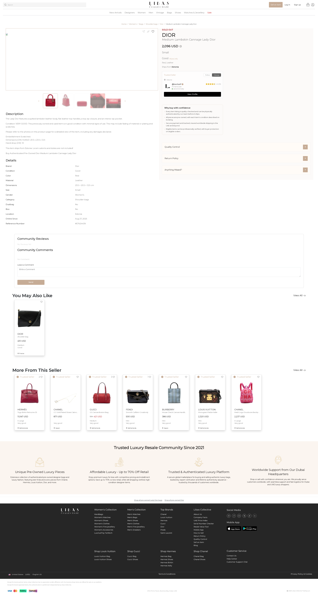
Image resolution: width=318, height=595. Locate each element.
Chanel (163, 530)
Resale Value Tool (201, 542)
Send (31, 298)
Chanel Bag (199, 572)
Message (216, 75)
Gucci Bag (131, 572)
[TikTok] (250, 532)
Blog (196, 561)
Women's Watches (102, 533)
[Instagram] (229, 532)
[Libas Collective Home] (75, 527)
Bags (169, 12)
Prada (162, 546)
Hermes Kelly (166, 581)
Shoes (178, 12)
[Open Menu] (312, 4)
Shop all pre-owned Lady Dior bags (148, 516)
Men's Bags (132, 533)
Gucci (162, 539)
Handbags (98, 530)
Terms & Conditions (167, 590)
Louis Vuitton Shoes (103, 575)
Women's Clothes (102, 539)
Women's (133, 24)
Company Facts (200, 533)
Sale (209, 12)
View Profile (192, 94)
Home (124, 24)
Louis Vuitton (166, 533)
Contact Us (231, 571)
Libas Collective (202, 525)
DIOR (168, 35)
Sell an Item (199, 558)
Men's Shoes (132, 536)
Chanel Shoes (199, 575)
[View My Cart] (308, 4)
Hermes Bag (165, 572)
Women (142, 12)
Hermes (163, 536)
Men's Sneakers (134, 546)
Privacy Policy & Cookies (301, 590)
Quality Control (200, 555)
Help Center (232, 574)
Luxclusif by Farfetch (103, 549)
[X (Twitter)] (244, 532)
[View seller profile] (167, 86)
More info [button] (173, 59)
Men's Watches (133, 530)
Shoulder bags (152, 24)
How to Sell (199, 549)
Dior (161, 24)
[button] (154, 31)
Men (151, 12)
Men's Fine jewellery (136, 542)
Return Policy (199, 552)
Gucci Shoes (132, 575)
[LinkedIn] (255, 532)
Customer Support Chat (237, 578)
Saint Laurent (166, 549)
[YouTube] (239, 532)
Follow (207, 75)
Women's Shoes (101, 536)
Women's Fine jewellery (104, 542)
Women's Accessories (103, 546)
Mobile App (198, 546)
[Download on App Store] (234, 544)
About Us (198, 530)
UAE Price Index (200, 536)
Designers (130, 12)
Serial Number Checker (204, 539)
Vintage (160, 12)
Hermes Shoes (166, 575)
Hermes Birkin (166, 578)
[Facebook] (234, 532)
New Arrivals (115, 12)
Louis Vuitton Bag (102, 572)
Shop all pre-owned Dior (174, 516)
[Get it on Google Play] (249, 544)
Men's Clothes (133, 539)
